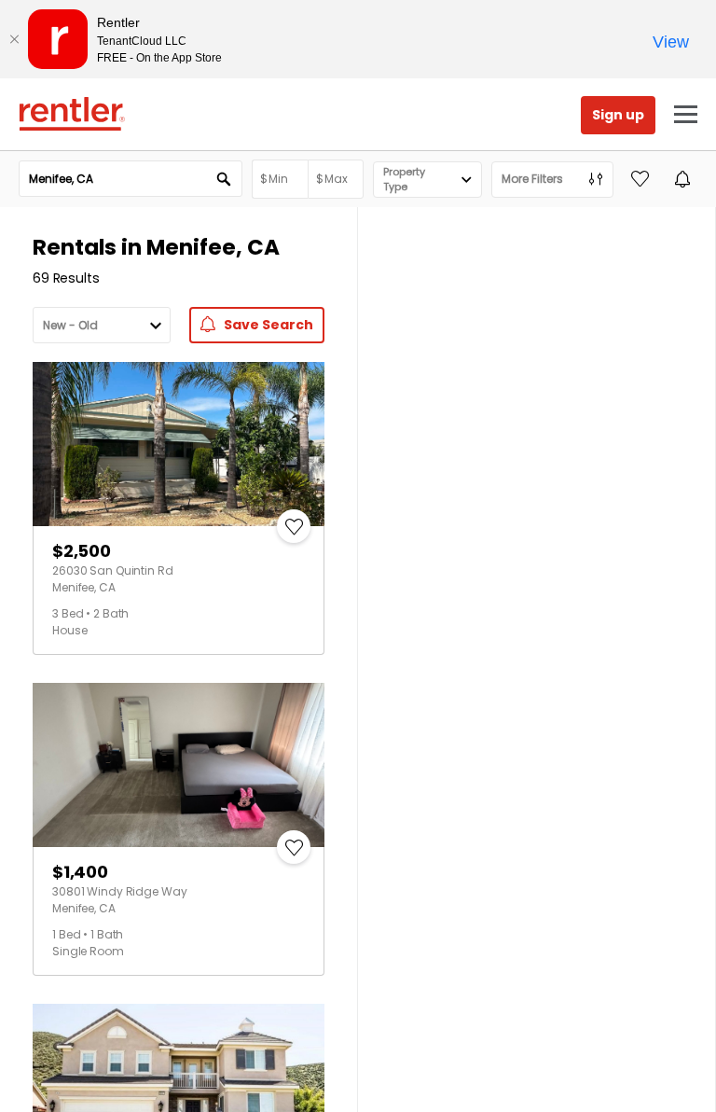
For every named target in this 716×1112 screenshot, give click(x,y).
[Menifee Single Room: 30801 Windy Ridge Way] (178, 765)
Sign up (618, 114)
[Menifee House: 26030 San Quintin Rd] (178, 444)
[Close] (14, 39)
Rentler (72, 114)
